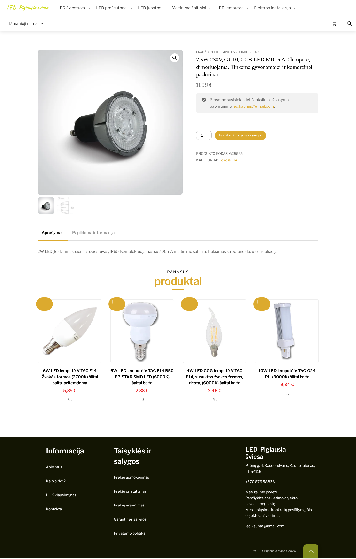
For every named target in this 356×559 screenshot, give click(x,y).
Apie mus (54, 467)
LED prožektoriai (112, 7)
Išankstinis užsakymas (240, 135)
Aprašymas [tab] (52, 232)
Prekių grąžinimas (129, 505)
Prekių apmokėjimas (131, 477)
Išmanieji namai (24, 23)
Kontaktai (54, 509)
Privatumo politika (129, 533)
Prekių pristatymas (130, 491)
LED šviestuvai (71, 7)
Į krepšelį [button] (116, 304)
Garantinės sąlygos (130, 519)
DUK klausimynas (61, 495)
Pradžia (202, 52)
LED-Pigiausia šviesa (272, 551)
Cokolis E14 (247, 52)
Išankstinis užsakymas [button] (44, 304)
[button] (174, 57)
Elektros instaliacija (272, 7)
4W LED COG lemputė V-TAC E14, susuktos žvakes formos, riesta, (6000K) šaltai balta (214, 376)
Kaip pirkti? (56, 481)
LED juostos (149, 7)
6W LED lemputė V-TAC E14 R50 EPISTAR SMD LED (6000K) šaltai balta (142, 376)
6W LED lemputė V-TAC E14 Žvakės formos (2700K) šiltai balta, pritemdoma (70, 376)
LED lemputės (230, 7)
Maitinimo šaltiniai (189, 7)
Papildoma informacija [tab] (93, 232)
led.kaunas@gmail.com (253, 106)
